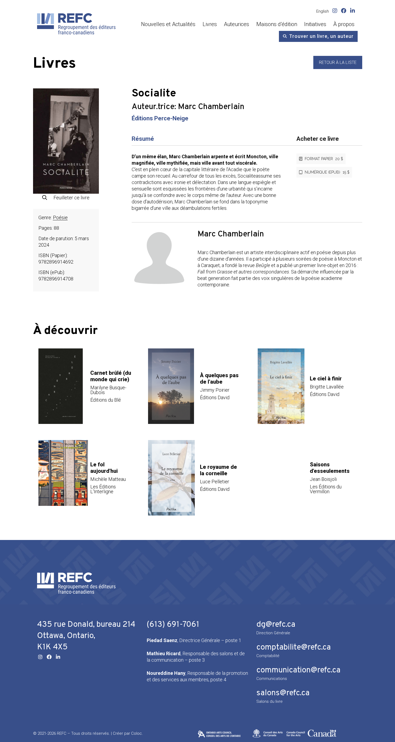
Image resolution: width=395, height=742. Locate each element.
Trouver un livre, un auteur (321, 36)
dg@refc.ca (275, 625)
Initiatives (315, 24)
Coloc (136, 733)
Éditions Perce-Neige (160, 118)
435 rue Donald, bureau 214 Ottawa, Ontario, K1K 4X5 (86, 636)
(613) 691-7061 (173, 625)
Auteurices (236, 24)
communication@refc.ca (298, 670)
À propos (343, 24)
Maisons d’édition (276, 24)
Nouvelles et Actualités (168, 24)
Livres (210, 24)
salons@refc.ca (283, 693)
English (322, 11)
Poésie (60, 217)
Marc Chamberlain (211, 107)
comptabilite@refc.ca (293, 648)
